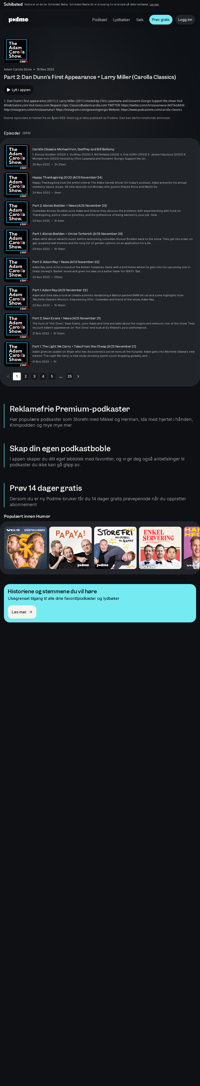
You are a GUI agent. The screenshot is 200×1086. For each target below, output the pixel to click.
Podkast (99, 19)
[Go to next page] (78, 376)
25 (70, 376)
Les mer (154, 4)
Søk (139, 19)
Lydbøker (121, 19)
